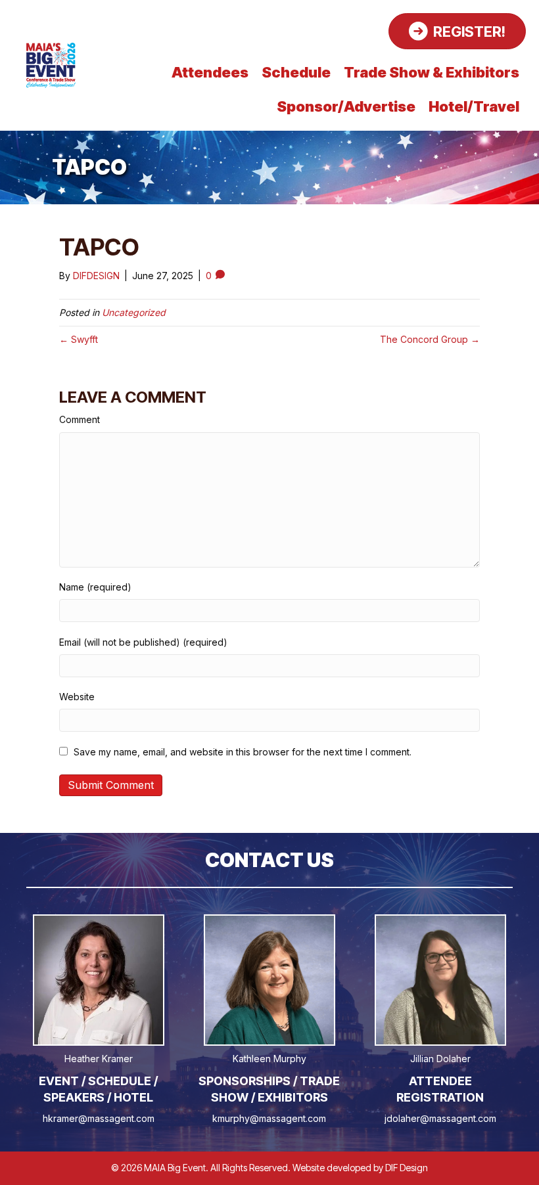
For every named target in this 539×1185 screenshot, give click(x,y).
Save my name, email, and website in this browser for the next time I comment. (242, 751)
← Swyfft (78, 339)
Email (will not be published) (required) (143, 642)
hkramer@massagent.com (98, 1118)
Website (77, 696)
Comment (79, 419)
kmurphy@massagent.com (269, 1118)
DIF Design (406, 1167)
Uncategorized (134, 312)
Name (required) (95, 586)
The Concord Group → (430, 339)
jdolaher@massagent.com (440, 1118)
